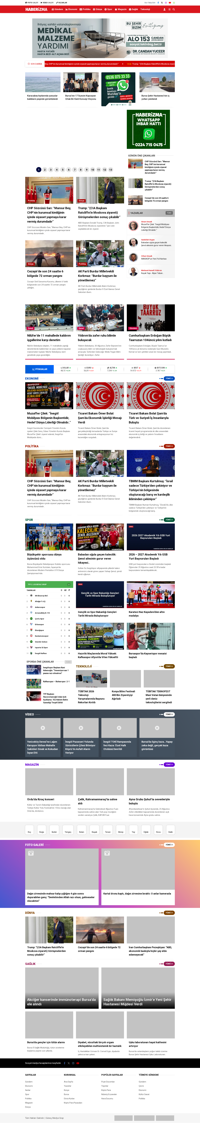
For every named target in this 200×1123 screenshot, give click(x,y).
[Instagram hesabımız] (166, 3)
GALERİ (33, 3)
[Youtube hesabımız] (170, 3)
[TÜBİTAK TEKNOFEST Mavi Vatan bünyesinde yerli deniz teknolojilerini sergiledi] (159, 679)
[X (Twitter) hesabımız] (162, 3)
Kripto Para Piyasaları (73, 1103)
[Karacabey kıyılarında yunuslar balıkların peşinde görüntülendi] (43, 82)
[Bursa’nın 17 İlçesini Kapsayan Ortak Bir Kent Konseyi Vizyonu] (81, 82)
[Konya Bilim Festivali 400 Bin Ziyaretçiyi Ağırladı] (125, 679)
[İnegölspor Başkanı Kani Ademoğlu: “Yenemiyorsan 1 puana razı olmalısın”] (34, 674)
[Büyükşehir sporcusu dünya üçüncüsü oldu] (49, 536)
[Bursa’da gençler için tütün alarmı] (49, 1024)
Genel (30, 328)
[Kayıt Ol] (165, 9)
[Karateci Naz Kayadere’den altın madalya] (151, 594)
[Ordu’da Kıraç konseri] (49, 781)
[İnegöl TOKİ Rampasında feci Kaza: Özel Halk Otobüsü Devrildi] (119, 728)
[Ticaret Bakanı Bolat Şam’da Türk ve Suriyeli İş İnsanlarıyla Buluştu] (151, 395)
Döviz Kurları (69, 1098)
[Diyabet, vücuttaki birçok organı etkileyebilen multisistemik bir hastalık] (100, 1024)
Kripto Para (106, 1090)
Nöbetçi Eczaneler (109, 1094)
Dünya (99, 9)
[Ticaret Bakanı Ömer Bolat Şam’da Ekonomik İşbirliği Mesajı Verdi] (100, 395)
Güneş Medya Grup (55, 1118)
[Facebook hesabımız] (158, 3)
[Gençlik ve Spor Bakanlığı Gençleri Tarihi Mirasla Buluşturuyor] (100, 594)
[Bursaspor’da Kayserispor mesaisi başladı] (151, 636)
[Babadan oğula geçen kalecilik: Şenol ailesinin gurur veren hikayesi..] (100, 536)
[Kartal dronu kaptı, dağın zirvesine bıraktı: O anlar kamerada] (138, 869)
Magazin (122, 9)
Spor (109, 9)
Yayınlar (104, 1086)
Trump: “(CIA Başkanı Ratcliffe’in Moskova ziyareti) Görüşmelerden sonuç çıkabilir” (107, 64)
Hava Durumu (107, 1098)
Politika (86, 9)
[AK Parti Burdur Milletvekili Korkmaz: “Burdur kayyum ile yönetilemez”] (100, 463)
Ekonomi (72, 9)
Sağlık (135, 9)
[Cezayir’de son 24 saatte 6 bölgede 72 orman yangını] (135, 204)
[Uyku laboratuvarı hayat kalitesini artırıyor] (151, 1024)
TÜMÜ (169, 213)
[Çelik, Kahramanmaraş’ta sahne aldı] (100, 781)
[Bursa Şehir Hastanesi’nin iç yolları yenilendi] (157, 82)
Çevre (141, 1086)
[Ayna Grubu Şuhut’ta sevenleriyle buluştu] (151, 781)
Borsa (66, 1094)
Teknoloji (145, 9)
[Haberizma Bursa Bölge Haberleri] (36, 11)
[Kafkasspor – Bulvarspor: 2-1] (34, 688)
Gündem (59, 9)
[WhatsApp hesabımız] (174, 3)
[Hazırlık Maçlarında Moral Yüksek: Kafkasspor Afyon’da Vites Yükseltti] (100, 636)
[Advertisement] (11, 58)
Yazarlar (67, 1086)
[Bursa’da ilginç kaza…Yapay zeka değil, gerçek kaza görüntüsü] (157, 728)
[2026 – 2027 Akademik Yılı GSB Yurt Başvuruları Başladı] (151, 536)
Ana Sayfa (68, 1082)
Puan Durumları (108, 1082)
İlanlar (27, 1090)
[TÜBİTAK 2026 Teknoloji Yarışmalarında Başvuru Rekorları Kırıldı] (91, 679)
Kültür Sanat (144, 1094)
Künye (66, 1090)
